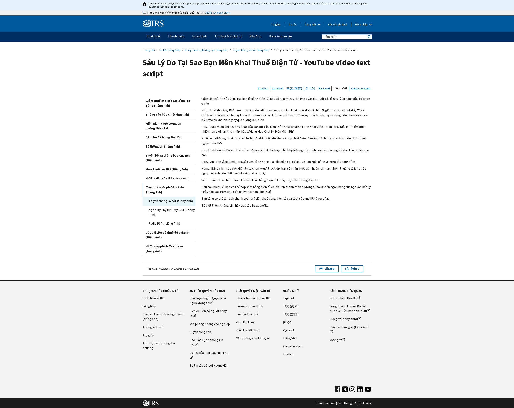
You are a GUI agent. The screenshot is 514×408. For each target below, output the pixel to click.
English (263, 88)
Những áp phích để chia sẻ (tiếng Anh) (164, 248)
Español (277, 88)
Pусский (288, 330)
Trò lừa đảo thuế (247, 314)
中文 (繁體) (290, 314)
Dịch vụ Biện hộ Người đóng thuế (208, 313)
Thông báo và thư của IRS (253, 298)
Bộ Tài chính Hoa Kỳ (343, 298)
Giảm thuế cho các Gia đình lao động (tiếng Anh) (168, 103)
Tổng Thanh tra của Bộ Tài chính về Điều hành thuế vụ (347, 308)
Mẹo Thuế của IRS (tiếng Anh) (167, 169)
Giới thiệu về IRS (154, 298)
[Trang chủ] (153, 22)
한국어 (310, 88)
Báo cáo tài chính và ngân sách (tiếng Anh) (163, 316)
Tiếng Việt (311, 24)
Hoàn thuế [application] (199, 36)
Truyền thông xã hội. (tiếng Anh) (251, 50)
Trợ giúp (275, 24)
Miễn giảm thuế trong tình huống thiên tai (164, 125)
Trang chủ (149, 50)
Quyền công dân (200, 332)
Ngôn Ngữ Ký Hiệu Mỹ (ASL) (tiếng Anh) (172, 212)
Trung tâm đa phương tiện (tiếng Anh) (206, 50)
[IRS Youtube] (367, 388)
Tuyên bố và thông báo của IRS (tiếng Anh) (168, 157)
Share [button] (329, 268)
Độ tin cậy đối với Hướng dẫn (208, 365)
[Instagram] (352, 388)
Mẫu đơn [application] (255, 36)
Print (355, 268)
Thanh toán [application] (176, 36)
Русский (324, 88)
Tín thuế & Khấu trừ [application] (228, 36)
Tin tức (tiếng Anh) (169, 50)
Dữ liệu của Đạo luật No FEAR (209, 353)
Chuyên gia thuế (337, 24)
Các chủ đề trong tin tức (163, 137)
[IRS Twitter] (345, 388)
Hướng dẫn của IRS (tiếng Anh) (168, 178)
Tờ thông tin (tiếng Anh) (163, 146)
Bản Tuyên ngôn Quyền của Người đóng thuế (207, 300)
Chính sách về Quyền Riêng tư (336, 403)
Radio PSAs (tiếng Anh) (164, 223)
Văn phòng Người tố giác (253, 338)
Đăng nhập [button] (361, 24)
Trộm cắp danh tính (249, 306)
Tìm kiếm (368, 36)
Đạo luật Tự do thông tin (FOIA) (206, 342)
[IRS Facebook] (337, 388)
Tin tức (293, 24)
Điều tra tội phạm (248, 330)
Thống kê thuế (153, 327)
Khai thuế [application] (153, 36)
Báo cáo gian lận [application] (280, 36)
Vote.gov (335, 340)
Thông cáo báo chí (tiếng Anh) (167, 114)
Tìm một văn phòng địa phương (159, 345)
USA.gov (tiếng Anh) (343, 319)
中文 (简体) (294, 88)
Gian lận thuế (245, 322)
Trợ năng (365, 403)
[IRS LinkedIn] (360, 388)
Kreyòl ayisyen (360, 88)
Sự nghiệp (149, 306)
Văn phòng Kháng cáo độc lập (209, 324)
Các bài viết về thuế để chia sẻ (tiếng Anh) (167, 234)
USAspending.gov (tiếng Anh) (349, 327)
